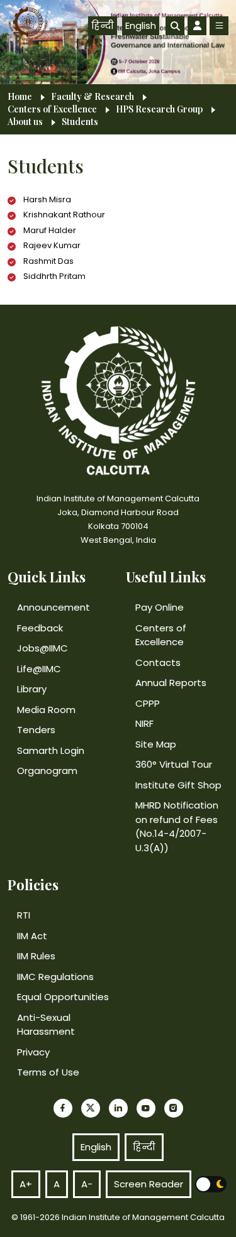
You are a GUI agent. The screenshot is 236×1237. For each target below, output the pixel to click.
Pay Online (159, 607)
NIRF (144, 723)
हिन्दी (102, 25)
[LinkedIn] (118, 1108)
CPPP (147, 703)
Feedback (40, 628)
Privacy (33, 1052)
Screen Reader (148, 1184)
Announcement (53, 607)
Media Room (46, 709)
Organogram (47, 770)
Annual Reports (170, 682)
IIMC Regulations (55, 976)
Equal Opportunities (63, 996)
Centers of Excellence (52, 109)
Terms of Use (48, 1072)
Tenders (36, 729)
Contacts (158, 662)
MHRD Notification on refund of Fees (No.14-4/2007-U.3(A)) (176, 826)
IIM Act (32, 935)
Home (20, 96)
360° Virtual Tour (173, 764)
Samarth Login (50, 750)
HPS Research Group (159, 109)
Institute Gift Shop (178, 785)
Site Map (155, 744)
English (140, 25)
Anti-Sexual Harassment (46, 1024)
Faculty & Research (92, 96)
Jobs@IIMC (42, 648)
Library (32, 688)
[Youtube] (146, 1108)
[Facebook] (62, 1108)
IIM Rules (36, 955)
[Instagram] (173, 1108)
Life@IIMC (39, 668)
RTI (23, 915)
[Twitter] (90, 1108)
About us (25, 121)
